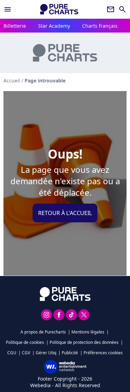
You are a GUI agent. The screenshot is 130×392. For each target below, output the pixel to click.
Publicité (70, 353)
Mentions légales (87, 332)
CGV (26, 353)
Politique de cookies (25, 342)
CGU (11, 353)
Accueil (11, 80)
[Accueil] (59, 9)
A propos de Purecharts (43, 332)
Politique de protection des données (84, 342)
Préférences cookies (103, 353)
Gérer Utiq (46, 353)
